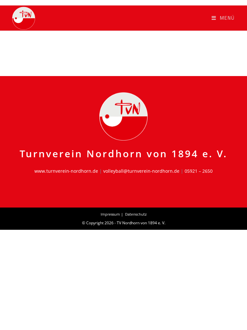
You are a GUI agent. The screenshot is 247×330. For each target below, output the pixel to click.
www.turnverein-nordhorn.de (66, 171)
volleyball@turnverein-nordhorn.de (141, 171)
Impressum (110, 214)
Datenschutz (136, 214)
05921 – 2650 (199, 171)
